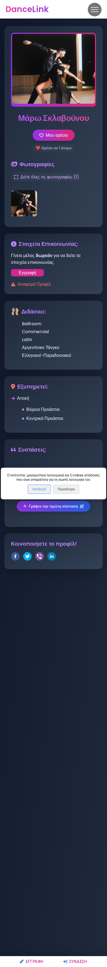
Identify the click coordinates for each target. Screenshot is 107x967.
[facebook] (15, 557)
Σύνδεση (78, 961)
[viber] (39, 557)
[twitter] (27, 557)
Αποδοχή (39, 489)
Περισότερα (66, 489)
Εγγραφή (34, 961)
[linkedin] (51, 557)
